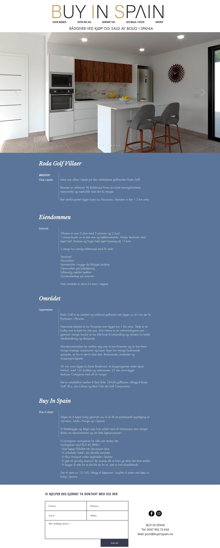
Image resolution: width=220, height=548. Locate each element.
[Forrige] (17, 92)
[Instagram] (159, 513)
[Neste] (203, 92)
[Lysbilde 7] (116, 145)
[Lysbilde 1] (100, 145)
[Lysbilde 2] (103, 145)
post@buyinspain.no (159, 534)
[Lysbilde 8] (119, 145)
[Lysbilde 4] (108, 145)
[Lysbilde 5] (111, 145)
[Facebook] (151, 513)
